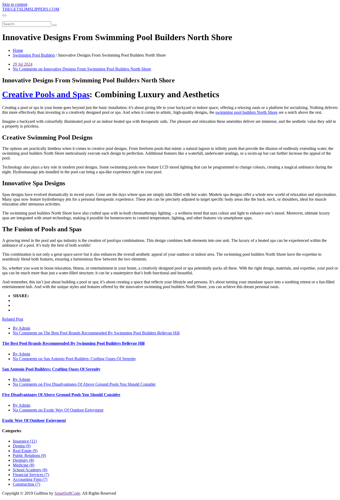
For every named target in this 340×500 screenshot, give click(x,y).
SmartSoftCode (67, 493)
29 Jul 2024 (22, 64)
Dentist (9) (22, 446)
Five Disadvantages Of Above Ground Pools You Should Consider (61, 394)
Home (18, 50)
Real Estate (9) (25, 450)
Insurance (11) (25, 441)
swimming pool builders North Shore (246, 112)
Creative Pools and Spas (46, 94)
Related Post (12, 319)
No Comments (82, 69)
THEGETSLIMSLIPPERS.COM (30, 9)
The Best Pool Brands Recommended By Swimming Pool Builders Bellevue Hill (73, 343)
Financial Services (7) (31, 474)
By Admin (21, 328)
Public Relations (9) (29, 455)
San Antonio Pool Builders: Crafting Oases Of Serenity (51, 369)
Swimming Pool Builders (34, 55)
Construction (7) (26, 484)
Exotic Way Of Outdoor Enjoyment (34, 420)
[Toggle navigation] (4, 15)
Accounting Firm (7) (30, 479)
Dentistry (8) (23, 460)
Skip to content (14, 4)
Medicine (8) (23, 465)
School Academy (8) (30, 470)
